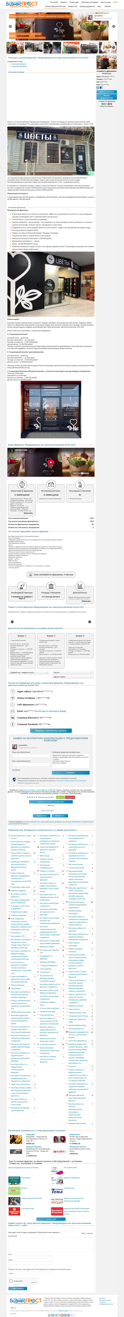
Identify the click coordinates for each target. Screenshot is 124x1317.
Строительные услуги (76, 868)
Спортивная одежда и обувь (48, 1003)
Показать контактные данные (51, 730)
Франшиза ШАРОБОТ (72, 1178)
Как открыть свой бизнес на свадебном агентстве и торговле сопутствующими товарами (78, 857)
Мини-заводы (45, 856)
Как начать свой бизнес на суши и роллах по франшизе (49, 877)
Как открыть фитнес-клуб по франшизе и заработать (50, 985)
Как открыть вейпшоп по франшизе (77, 929)
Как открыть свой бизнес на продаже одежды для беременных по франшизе (21, 1078)
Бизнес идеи (74, 2)
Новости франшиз (17, 985)
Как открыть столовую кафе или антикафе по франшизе (50, 942)
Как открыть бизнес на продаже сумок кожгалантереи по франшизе (19, 1068)
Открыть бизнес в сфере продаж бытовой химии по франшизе (78, 974)
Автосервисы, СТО (18, 936)
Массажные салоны (76, 864)
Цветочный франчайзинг (77, 1025)
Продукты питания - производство (47, 860)
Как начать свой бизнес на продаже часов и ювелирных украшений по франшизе (20, 1057)
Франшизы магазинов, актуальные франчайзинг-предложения (78, 904)
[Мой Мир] (109, 104)
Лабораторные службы (19, 912)
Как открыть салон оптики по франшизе (20, 907)
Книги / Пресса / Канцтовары (74, 944)
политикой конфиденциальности (67, 780)
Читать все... (28, 513)
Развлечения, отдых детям (20, 887)
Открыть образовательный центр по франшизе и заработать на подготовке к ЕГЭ (21, 1005)
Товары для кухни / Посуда (78, 1016)
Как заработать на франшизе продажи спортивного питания (47, 978)
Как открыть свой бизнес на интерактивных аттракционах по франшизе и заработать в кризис (50, 840)
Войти (114, 2)
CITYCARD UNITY (70, 1167)
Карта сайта (13, 1313)
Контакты (102, 1298)
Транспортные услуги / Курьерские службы (48, 1040)
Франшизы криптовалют (77, 1123)
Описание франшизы (19, 66)
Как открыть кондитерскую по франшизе (49, 904)
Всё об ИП (54, 2)
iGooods (24, 1188)
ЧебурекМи (30, 1134)
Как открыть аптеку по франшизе (19, 895)
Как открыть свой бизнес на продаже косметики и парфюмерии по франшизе (78, 936)
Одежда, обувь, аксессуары (21, 1012)
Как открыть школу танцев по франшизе (49, 997)
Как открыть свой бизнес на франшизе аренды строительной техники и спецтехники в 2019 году (21, 955)
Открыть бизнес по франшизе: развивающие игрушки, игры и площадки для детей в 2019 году (21, 878)
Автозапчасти (16, 933)
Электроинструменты (76, 1029)
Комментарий (12, 1236)
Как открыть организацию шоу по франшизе (20, 1109)
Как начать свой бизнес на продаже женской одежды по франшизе (20, 1038)
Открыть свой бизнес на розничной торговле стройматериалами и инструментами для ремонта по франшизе (77, 986)
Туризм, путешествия (47, 1011)
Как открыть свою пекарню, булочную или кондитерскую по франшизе (50, 920)
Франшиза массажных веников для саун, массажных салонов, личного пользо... (76, 1211)
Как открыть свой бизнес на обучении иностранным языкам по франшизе (21, 994)
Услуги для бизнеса (47, 1015)
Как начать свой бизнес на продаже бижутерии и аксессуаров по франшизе (20, 1029)
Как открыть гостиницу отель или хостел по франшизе (48, 1059)
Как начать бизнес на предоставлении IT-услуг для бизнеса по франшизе (49, 1021)
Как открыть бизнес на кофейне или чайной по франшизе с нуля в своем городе (49, 887)
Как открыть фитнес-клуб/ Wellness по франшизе (49, 991)
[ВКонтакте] (102, 104)
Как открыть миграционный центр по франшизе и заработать (78, 838)
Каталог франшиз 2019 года (55, 6)
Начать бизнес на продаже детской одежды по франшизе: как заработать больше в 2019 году (20, 846)
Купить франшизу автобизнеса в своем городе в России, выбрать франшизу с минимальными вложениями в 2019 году (21, 924)
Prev (10, 26)
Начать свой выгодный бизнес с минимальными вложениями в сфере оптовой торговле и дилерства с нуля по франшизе (77, 961)
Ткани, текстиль (74, 1009)
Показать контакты (106, 92)
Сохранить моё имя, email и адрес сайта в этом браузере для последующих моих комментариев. (39, 1269)
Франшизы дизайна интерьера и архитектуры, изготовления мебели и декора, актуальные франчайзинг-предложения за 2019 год (78, 878)
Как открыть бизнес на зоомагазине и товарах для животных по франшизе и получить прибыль (78, 921)
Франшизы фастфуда (47, 962)
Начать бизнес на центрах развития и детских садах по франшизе (21, 855)
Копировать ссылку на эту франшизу (51, 802)
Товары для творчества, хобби (77, 1021)
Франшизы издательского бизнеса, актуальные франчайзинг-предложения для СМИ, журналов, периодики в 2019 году (78, 893)
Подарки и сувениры (76, 1006)
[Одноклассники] (107, 104)
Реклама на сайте (105, 1300)
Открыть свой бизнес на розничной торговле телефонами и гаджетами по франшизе (78, 998)
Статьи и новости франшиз (49, 1008)
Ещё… (99, 6)
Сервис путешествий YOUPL (31, 1198)
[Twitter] (104, 104)
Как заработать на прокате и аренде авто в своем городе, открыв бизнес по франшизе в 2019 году (21, 944)
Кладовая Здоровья (33, 1147)
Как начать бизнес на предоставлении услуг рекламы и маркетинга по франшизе (49, 1031)
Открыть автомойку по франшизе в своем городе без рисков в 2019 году (20, 979)
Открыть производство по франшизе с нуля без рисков (49, 849)
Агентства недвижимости (78, 1041)
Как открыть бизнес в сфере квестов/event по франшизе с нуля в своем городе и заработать (21, 1092)
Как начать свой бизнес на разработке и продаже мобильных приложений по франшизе (78, 1088)
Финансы (64, 2)
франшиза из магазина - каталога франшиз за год (38, 790)
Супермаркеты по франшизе (46, 957)
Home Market (25, 1178)
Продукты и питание (47, 871)
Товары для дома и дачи (77, 1012)
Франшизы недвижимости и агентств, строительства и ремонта (79, 1034)
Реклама (108, 6)
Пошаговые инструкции (89, 2)
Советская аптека (27, 1208)
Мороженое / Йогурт (47, 947)
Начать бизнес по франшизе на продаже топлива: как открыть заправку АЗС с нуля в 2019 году (21, 968)
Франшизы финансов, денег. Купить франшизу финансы (77, 1098)
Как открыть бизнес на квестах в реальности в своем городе (19, 1101)
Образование (16, 988)
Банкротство (72, 6)
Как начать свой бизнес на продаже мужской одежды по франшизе (20, 1046)
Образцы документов (87, 6)
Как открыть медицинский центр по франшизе (20, 901)
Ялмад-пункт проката (78, 1147)
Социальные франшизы (48, 965)
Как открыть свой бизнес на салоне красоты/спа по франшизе (78, 847)
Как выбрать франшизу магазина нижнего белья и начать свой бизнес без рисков (20, 1019)
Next (113, 26)
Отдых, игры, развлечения (20, 1084)
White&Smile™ (75, 1134)
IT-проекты (72, 1066)
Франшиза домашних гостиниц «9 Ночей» (23, 1167)
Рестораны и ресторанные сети (49, 951)
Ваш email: (51, 805)
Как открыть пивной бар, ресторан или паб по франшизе (48, 911)
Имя (10, 1254)
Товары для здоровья (19, 915)
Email (10, 1260)
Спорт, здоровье (46, 969)
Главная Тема (69, 1188)
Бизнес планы (106, 2)
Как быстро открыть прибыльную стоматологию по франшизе (49, 1050)
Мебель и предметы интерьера (76, 950)
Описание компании (18, 64)
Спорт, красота (45, 972)
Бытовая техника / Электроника (75, 912)
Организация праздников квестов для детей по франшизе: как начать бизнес (20, 866)
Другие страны (59, 677)
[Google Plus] (111, 104)
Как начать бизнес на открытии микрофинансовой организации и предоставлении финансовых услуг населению (76, 1112)
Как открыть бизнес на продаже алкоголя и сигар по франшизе (49, 897)
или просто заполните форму (51, 711)
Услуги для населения (48, 1044)
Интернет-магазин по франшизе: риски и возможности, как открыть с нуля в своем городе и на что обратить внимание (78, 1075)
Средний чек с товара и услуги (22, 672)
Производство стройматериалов (46, 866)
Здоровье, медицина (18, 890)
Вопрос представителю (107, 97)
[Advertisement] (51, 97)
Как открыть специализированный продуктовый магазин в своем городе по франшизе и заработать (50, 932)
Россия (56, 672)
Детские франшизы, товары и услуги (21, 837)
